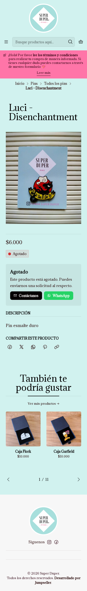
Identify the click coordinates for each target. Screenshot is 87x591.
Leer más (44, 72)
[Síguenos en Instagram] (49, 542)
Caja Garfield (64, 451)
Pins (34, 83)
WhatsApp (61, 295)
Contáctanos (28, 295)
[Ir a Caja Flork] (23, 429)
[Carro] (81, 42)
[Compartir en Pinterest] (45, 347)
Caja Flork (23, 451)
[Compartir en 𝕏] (21, 347)
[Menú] (6, 42)
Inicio (19, 83)
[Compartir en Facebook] (10, 347)
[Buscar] (70, 42)
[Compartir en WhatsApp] (33, 347)
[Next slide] (77, 479)
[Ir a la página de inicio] (43, 18)
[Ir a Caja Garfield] (63, 429)
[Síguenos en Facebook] (56, 542)
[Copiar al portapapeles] (57, 347)
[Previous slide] (9, 479)
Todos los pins (55, 83)
